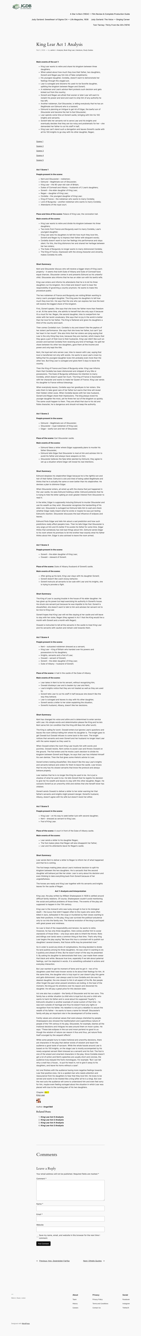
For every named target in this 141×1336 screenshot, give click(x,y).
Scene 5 (40, 160)
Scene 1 (39, 141)
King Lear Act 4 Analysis (52, 1123)
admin (52, 50)
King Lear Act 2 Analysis (52, 1120)
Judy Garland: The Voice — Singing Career (110, 19)
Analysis (60, 50)
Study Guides (88, 50)
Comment (41, 1179)
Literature (78, 50)
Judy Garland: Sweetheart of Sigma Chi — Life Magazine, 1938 (60, 19)
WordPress (26, 1323)
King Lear (40, 1095)
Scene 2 (40, 146)
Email (39, 1214)
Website (40, 1225)
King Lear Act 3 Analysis (52, 1125)
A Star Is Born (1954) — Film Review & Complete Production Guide (100, 14)
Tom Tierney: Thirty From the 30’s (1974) (111, 25)
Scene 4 (40, 155)
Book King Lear (69, 50)
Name (39, 1204)
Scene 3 (40, 151)
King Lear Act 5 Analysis (52, 1117)
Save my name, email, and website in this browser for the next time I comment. (69, 1236)
